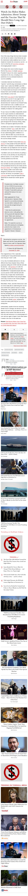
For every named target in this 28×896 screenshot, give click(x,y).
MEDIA (20, 352)
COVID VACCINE (9, 349)
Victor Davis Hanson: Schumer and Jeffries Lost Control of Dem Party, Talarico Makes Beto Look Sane (13, 834)
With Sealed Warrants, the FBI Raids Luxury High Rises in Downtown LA (13, 476)
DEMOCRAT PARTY (19, 349)
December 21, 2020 (14, 250)
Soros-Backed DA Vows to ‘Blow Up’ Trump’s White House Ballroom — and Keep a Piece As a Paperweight (14, 429)
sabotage (20, 71)
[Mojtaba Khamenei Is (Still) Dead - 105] (14, 878)
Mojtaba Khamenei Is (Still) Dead (11, 887)
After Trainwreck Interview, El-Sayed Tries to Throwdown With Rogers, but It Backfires (14, 755)
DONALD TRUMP (6, 352)
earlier (14, 299)
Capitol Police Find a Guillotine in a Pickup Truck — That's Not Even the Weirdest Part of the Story (14, 698)
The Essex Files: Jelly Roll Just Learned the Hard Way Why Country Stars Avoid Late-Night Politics (13, 405)
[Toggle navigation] (2, 1)
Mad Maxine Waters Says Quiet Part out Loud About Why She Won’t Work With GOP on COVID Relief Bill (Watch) (14, 323)
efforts (9, 71)
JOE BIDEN (14, 352)
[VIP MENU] (25, 1)
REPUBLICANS (5, 355)
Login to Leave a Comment (14, 373)
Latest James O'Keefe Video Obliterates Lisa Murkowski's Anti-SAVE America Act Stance (14, 806)
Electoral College (5, 167)
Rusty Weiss (3, 433)
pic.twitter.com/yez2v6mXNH (16, 245)
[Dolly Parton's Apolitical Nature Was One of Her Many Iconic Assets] (14, 632)
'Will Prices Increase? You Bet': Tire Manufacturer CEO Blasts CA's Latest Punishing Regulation (14, 524)
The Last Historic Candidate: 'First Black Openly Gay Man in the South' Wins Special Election (14, 669)
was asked (11, 97)
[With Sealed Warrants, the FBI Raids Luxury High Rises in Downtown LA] (14, 466)
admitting (13, 267)
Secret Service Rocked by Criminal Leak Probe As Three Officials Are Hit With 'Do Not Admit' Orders (13, 500)
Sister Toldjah (5, 25)
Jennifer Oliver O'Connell (6, 479)
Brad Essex (3, 409)
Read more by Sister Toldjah (20, 345)
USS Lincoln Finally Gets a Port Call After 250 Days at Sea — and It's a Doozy (13, 453)
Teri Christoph (4, 456)
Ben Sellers (14, 645)
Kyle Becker (14, 673)
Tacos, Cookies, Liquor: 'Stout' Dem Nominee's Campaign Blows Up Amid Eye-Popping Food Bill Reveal (14, 726)
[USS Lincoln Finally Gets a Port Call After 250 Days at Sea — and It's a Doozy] (14, 443)
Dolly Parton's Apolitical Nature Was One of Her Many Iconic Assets (14, 642)
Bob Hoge (3, 528)
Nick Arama (14, 757)
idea (13, 129)
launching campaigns (18, 64)
